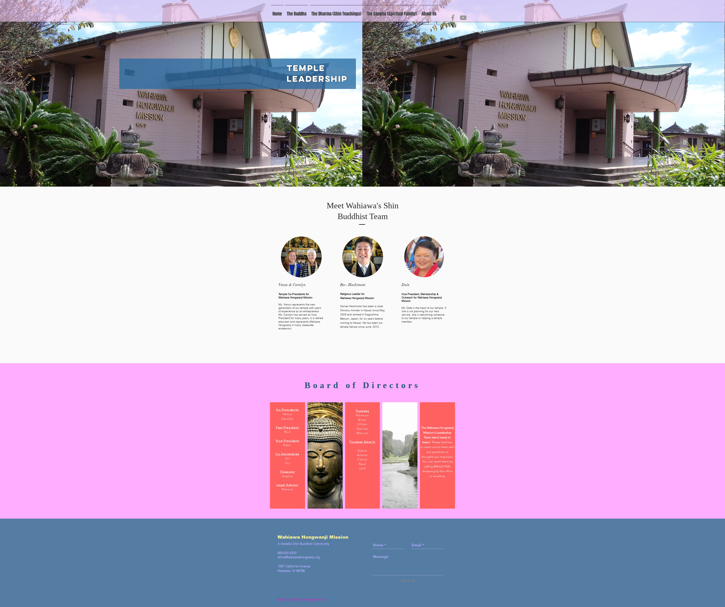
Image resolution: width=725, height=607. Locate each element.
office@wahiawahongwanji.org (299, 557)
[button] (391, 12)
